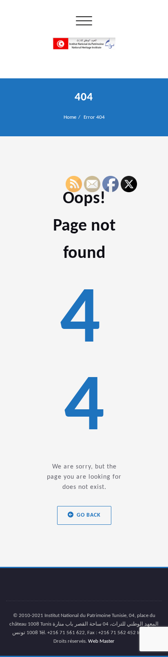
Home (70, 117)
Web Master (101, 641)
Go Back (89, 515)
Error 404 (94, 117)
